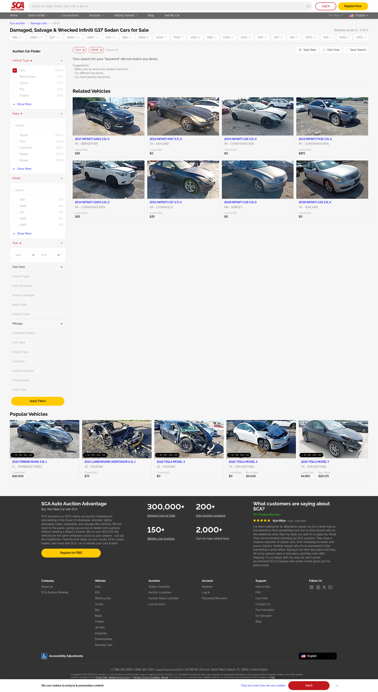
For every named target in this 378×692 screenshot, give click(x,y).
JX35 (195, 37)
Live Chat (262, 598)
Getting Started (124, 15)
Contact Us (263, 604)
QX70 (310, 37)
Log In (326, 6)
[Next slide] (288, 50)
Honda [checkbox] (23, 154)
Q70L (361, 37)
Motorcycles (103, 598)
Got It (309, 685)
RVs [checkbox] (21, 89)
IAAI (273, 677)
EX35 (228, 37)
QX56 (143, 37)
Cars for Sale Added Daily (212, 538)
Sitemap (164, 677)
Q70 (278, 37)
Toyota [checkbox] (23, 135)
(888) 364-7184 (144, 669)
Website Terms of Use (119, 677)
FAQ (258, 592)
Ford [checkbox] (22, 141)
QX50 (73, 37)
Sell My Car (172, 15)
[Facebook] (318, 587)
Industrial (101, 633)
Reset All (112, 50)
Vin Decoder (263, 615)
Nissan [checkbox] (23, 160)
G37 (54, 37)
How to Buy (263, 586)
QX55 (344, 37)
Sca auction (17, 23)
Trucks (99, 604)
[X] (324, 587)
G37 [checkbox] (21, 212)
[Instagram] (311, 587)
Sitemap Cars (103, 645)
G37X (246, 37)
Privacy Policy (102, 677)
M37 (262, 37)
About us (47, 586)
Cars (78, 49)
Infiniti (94, 49)
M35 (212, 37)
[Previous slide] (76, 50)
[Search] (308, 6)
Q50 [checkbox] (22, 199)
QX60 (36, 37)
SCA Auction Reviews (55, 592)
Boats (98, 615)
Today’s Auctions (159, 586)
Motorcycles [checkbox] (27, 76)
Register (207, 586)
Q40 (328, 37)
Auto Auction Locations (210, 515)
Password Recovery (214, 598)
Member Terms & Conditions (147, 677)
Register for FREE (71, 552)
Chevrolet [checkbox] (25, 147)
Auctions (94, 15)
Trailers (99, 621)
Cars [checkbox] (22, 70)
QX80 (92, 37)
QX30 (161, 37)
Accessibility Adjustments (66, 656)
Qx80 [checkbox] (22, 224)
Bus (97, 609)
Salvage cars (38, 23)
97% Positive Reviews (267, 514)
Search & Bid (36, 15)
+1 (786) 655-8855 (121, 669)
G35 (111, 37)
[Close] (337, 685)
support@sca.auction (169, 669)
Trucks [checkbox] (23, 82)
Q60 (127, 37)
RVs (97, 592)
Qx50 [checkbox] (22, 218)
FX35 (178, 37)
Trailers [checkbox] (24, 95)
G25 (294, 37)
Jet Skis (100, 627)
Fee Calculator (265, 609)
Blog (151, 15)
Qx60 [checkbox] (22, 206)
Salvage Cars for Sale (161, 515)
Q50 (17, 37)
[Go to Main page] (17, 6)
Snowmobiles (103, 639)
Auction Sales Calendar (163, 598)
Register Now (353, 6)
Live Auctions (70, 15)
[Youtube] (330, 587)
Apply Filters (38, 401)
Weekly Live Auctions (161, 538)
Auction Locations (159, 592)
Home (14, 15)
